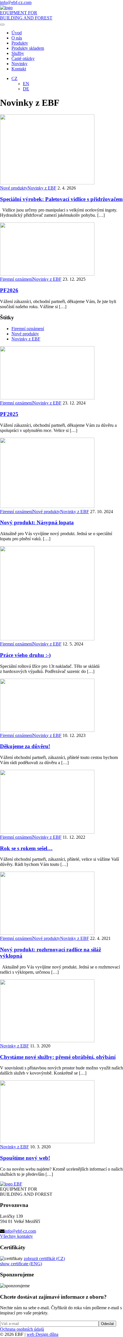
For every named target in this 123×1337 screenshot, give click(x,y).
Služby (17, 53)
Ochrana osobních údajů (22, 1329)
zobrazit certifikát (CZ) (44, 1258)
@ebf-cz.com (15, 2)
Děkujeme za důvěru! (25, 746)
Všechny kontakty (16, 1236)
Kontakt (18, 68)
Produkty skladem (27, 48)
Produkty (19, 43)
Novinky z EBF (41, 188)
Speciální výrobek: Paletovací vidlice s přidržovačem (61, 199)
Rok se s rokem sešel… (26, 848)
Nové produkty (13, 188)
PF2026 (9, 290)
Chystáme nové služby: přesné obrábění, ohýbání (58, 1057)
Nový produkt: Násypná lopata (37, 522)
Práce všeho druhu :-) (25, 655)
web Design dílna (42, 1334)
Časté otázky (23, 58)
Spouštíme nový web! (25, 1158)
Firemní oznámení (16, 279)
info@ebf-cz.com (20, 1231)
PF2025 (9, 414)
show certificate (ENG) (21, 1263)
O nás (16, 37)
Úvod (16, 32)
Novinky (19, 63)
